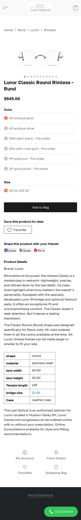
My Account (25, 458)
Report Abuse (40, 502)
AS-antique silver (22, 128)
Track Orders (56, 458)
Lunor (34, 30)
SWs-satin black (29, 138)
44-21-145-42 (19, 191)
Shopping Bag (56, 473)
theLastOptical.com (40, 495)
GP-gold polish (28, 169)
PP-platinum (26, 159)
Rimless (49, 30)
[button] (40, 512)
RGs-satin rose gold (32, 149)
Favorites (25, 473)
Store (21, 30)
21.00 (36, 393)
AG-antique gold (21, 118)
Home (8, 30)
